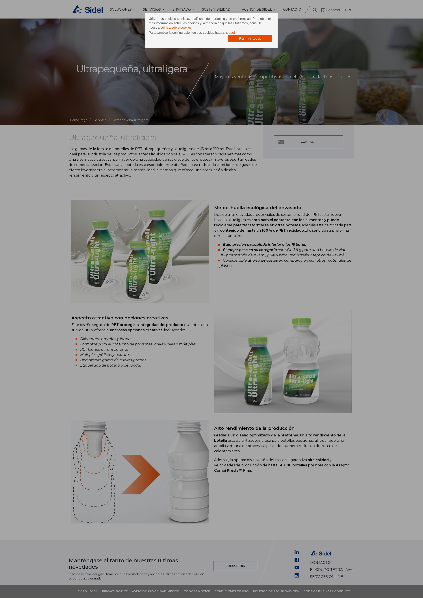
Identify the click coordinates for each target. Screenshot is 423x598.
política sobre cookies (176, 27)
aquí (232, 32)
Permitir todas (250, 38)
